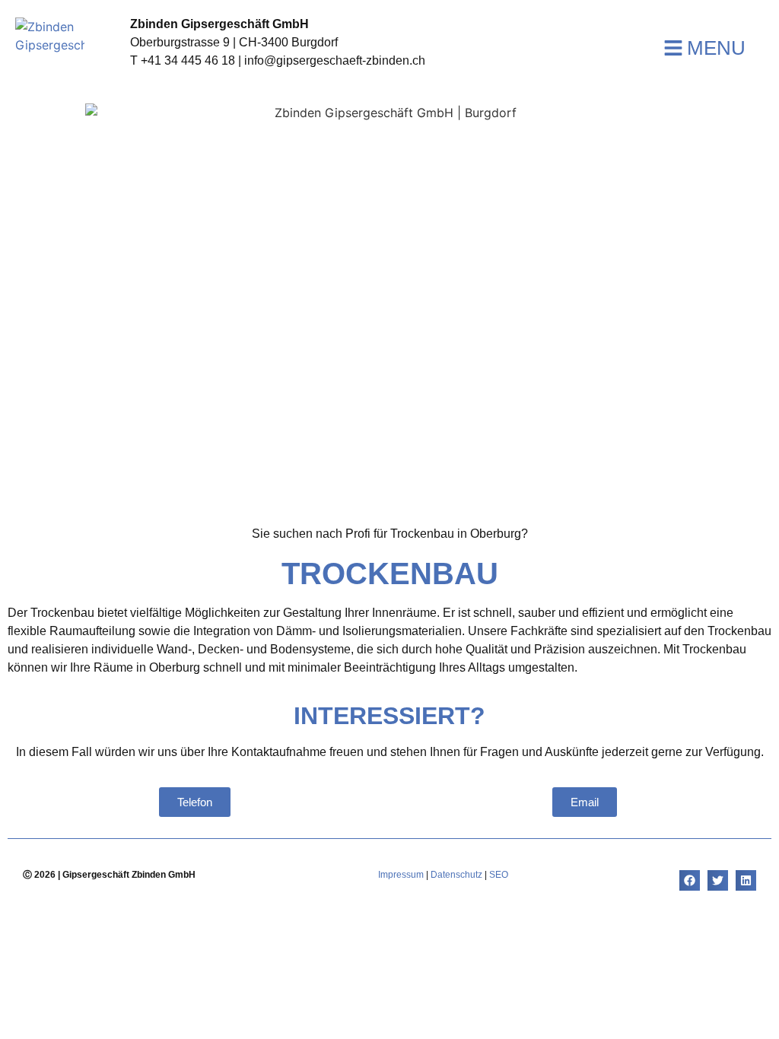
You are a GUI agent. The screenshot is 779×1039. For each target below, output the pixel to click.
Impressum (401, 874)
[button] (689, 880)
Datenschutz (456, 874)
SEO (498, 874)
